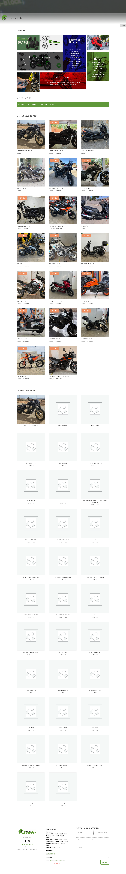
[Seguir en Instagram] (29, 840)
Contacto (103, 3)
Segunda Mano (86, 3)
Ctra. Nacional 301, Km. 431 (55, 860)
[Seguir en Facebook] (25, 840)
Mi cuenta (111, 3)
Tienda (77, 3)
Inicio (71, 3)
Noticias (95, 3)
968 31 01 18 (50, 854)
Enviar (104, 862)
